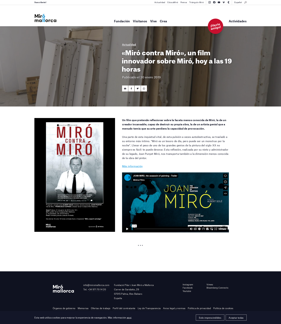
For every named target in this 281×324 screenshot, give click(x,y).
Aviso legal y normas (174, 308)
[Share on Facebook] (131, 88)
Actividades (238, 21)
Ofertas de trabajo (100, 308)
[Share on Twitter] (138, 88)
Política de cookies (223, 308)
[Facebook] (214, 2)
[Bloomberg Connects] (228, 2)
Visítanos (140, 21)
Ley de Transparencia (149, 308)
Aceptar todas (236, 317)
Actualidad (159, 2)
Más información (132, 166)
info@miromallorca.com (96, 285)
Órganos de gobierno (64, 308)
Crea (163, 21)
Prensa (183, 2)
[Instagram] (209, 2)
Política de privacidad (199, 308)
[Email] (125, 88)
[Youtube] (219, 2)
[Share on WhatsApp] (144, 88)
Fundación (122, 21)
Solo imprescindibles (210, 317)
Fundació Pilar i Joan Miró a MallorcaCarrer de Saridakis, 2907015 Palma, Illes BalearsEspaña (134, 292)
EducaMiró (172, 2)
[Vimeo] (223, 2)
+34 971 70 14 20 (97, 289)
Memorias (83, 308)
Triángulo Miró (196, 2)
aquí (129, 317)
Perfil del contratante (124, 308)
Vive (153, 21)
